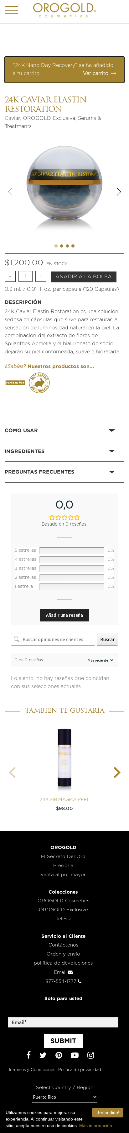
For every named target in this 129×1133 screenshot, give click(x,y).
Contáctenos (63, 945)
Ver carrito (95, 73)
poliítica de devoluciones (63, 963)
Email (60, 972)
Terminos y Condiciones (31, 1070)
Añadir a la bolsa (83, 276)
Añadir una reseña (64, 615)
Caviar (12, 118)
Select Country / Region (64, 1087)
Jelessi (63, 919)
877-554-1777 (60, 981)
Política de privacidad (79, 1070)
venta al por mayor (63, 874)
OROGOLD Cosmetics (63, 901)
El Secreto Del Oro (63, 856)
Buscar (107, 639)
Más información (95, 1125)
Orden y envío (63, 954)
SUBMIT (63, 1040)
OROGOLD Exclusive (49, 118)
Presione (63, 865)
